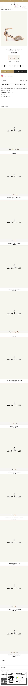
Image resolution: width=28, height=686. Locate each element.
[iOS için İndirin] (20, 681)
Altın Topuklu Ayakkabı (14, 426)
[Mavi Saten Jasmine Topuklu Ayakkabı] (14, 175)
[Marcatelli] (14, 3)
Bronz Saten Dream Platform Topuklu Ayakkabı (14, 517)
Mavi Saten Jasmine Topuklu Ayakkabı (14, 197)
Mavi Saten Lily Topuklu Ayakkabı (14, 243)
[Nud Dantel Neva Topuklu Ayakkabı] (14, 449)
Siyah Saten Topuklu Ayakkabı (14, 563)
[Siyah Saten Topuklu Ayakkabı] (14, 541)
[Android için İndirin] (20, 677)
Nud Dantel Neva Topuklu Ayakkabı (14, 472)
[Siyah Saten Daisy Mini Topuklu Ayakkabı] (14, 358)
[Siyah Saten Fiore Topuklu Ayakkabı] (14, 266)
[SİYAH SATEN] (18, 57)
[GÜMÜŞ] (10, 57)
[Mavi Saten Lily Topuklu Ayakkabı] (14, 221)
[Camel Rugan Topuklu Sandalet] (14, 312)
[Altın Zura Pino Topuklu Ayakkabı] (14, 632)
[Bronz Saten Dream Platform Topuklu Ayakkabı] (14, 495)
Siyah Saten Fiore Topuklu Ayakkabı (14, 289)
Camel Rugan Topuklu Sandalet (14, 334)
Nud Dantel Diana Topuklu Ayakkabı (14, 609)
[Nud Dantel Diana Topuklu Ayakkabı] (14, 587)
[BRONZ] (14, 57)
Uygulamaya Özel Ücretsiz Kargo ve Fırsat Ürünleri (14, 0)
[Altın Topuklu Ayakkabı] (14, 404)
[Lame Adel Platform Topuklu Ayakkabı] (14, 129)
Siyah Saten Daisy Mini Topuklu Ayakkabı (14, 380)
